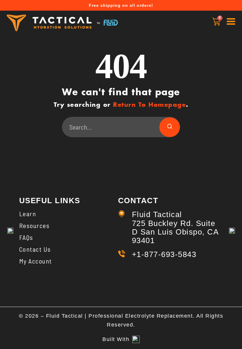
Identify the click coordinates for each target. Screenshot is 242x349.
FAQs (26, 237)
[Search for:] (121, 127)
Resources (34, 225)
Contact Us (35, 249)
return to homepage (149, 105)
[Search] (169, 127)
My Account (35, 261)
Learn (27, 213)
